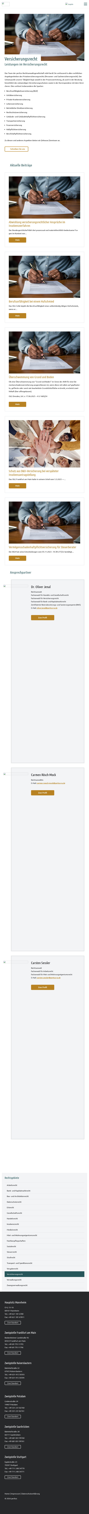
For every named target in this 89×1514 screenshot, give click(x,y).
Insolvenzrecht (13, 1224)
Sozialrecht (11, 1246)
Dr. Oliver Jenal (41, 587)
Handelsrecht (12, 1219)
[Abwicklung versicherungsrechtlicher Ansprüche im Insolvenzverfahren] (44, 197)
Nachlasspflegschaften (16, 1241)
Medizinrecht (12, 1230)
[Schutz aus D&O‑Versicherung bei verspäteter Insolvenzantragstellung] (44, 444)
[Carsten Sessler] (15, 1047)
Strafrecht (11, 1257)
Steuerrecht (12, 1252)
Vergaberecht (12, 1269)
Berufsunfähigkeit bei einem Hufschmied (31, 301)
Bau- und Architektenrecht (18, 1196)
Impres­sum (15, 1494)
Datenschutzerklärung (31, 1494)
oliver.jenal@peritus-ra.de (47, 608)
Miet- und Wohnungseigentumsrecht (22, 1235)
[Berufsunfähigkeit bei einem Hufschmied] (44, 277)
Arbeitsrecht (12, 1185)
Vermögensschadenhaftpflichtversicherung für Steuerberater (42, 547)
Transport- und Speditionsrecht (19, 1263)
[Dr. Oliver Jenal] (15, 671)
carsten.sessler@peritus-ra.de (48, 978)
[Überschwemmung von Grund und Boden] (44, 352)
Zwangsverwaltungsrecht (17, 1285)
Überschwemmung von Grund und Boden (31, 377)
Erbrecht (10, 1207)
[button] (77, 4)
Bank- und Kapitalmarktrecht (18, 1191)
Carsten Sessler (40, 963)
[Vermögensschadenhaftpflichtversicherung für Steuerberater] (44, 523)
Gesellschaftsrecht (14, 1213)
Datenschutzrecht (14, 1202)
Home (7, 1494)
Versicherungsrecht (15, 1274)
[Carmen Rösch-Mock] (15, 859)
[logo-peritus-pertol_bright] (6, 4)
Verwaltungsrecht (14, 1280)
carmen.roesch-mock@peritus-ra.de (51, 783)
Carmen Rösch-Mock (43, 775)
